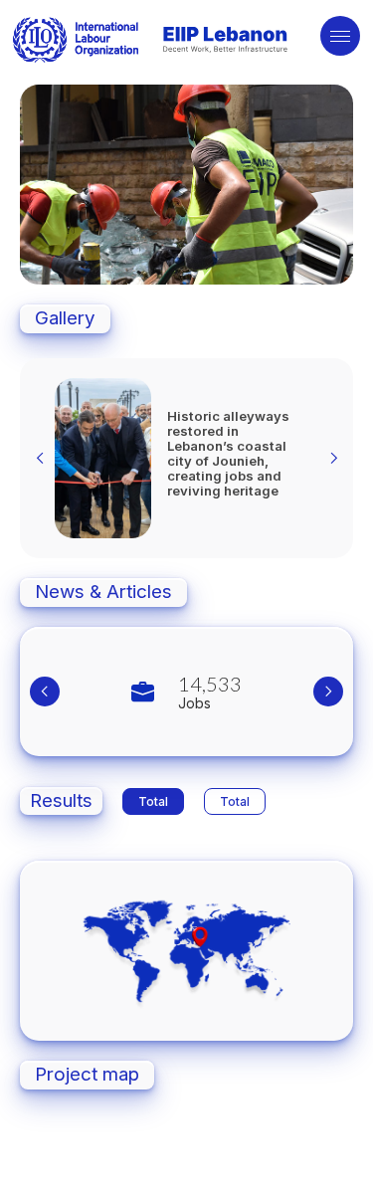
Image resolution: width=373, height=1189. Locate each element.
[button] (160, 261)
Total (153, 801)
